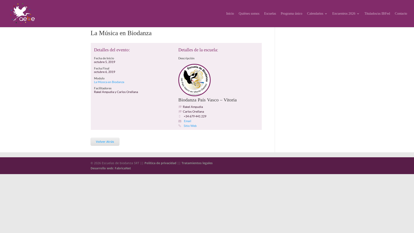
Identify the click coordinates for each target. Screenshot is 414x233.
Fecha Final (101, 68)
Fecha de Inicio (104, 58)
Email (187, 121)
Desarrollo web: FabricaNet (111, 168)
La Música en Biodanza (109, 82)
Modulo (99, 78)
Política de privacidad (160, 163)
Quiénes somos (249, 13)
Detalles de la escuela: (198, 49)
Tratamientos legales (197, 163)
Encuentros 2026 (343, 13)
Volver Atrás (105, 142)
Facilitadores (102, 88)
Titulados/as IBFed (377, 13)
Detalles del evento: (112, 49)
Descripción (186, 58)
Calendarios (315, 13)
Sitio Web (190, 126)
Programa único (291, 13)
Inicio (230, 13)
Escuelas (270, 13)
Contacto (401, 13)
